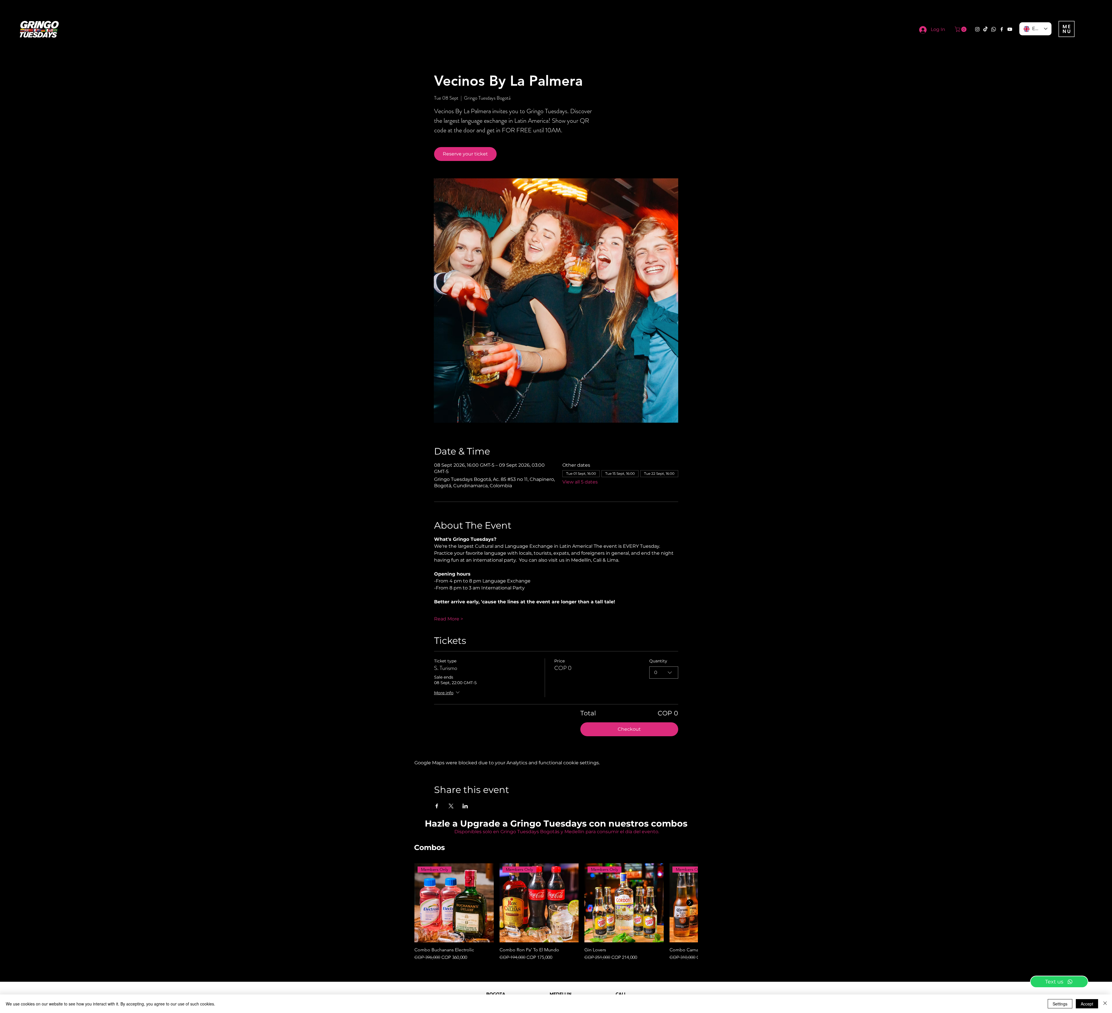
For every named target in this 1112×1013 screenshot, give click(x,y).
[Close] (1105, 1003)
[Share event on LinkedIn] (465, 806)
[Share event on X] (451, 806)
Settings (1060, 1004)
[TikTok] (985, 29)
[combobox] (663, 672)
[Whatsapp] (993, 29)
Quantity (658, 661)
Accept (1087, 1004)
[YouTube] (1010, 29)
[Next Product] (689, 902)
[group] (556, 912)
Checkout (629, 729)
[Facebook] (1002, 29)
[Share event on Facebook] (437, 806)
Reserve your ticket (465, 154)
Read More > (448, 619)
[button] (961, 29)
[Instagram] (977, 29)
